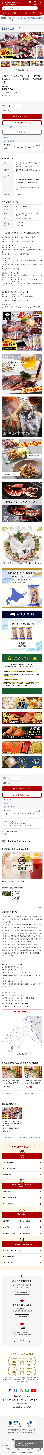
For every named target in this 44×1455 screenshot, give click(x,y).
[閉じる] (41, 1443)
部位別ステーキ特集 (9, 1233)
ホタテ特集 (26, 1227)
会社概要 (5, 1445)
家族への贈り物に (8, 1262)
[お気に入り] (40, 1451)
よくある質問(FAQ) (22, 1316)
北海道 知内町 (7, 1131)
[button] (40, 8)
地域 (14, 13)
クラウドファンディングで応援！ (13, 1250)
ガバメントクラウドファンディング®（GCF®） (23, 1400)
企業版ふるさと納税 (23, 1407)
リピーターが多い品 (9, 1168)
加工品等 (13, 825)
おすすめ (33, 13)
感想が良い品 (7, 1174)
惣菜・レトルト (24, 825)
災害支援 (23, 1403)
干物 (19, 823)
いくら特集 (26, 1221)
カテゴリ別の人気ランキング (11, 1162)
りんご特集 (6, 1227)
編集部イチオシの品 (9, 1191)
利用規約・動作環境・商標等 (22, 1452)
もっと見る (37, 907)
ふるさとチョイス (23, 1396)
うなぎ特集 (6, 1221)
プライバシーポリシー (14, 1449)
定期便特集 (26, 1233)
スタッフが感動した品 (9, 1197)
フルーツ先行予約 (8, 1204)
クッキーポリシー (31, 1449)
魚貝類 (12, 822)
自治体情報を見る (23, 1012)
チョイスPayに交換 (8, 1256)
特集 (40, 13)
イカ (19, 822)
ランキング (23, 13)
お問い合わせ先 (9, 141)
